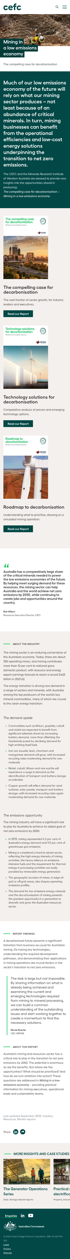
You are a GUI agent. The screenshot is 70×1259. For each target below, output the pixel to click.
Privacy (7, 1248)
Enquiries (11, 1215)
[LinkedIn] (22, 1215)
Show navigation (64, 7)
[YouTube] (30, 1215)
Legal (6, 1244)
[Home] (10, 7)
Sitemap (7, 1252)
